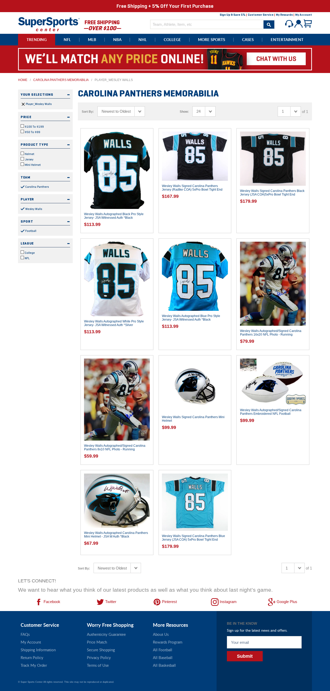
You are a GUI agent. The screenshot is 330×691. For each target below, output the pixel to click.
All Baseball (162, 657)
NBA (117, 39)
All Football (162, 649)
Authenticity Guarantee (106, 634)
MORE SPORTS (211, 39)
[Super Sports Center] (49, 23)
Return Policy (32, 657)
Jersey (28, 159)
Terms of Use (98, 665)
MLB (92, 39)
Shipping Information (38, 649)
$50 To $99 (32, 132)
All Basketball (164, 665)
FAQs (25, 634)
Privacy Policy (99, 657)
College (29, 253)
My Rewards (284, 15)
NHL (142, 39)
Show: (184, 111)
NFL (67, 39)
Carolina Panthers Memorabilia (61, 80)
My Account (303, 15)
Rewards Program (167, 642)
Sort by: (88, 111)
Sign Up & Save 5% (232, 15)
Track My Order (34, 665)
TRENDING (37, 39)
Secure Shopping (101, 649)
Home (22, 80)
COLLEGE (172, 39)
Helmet (29, 154)
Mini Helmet (32, 165)
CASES (248, 39)
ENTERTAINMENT (287, 39)
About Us (161, 634)
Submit (245, 656)
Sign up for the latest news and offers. (257, 630)
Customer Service (261, 15)
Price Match (97, 642)
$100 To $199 (34, 126)
